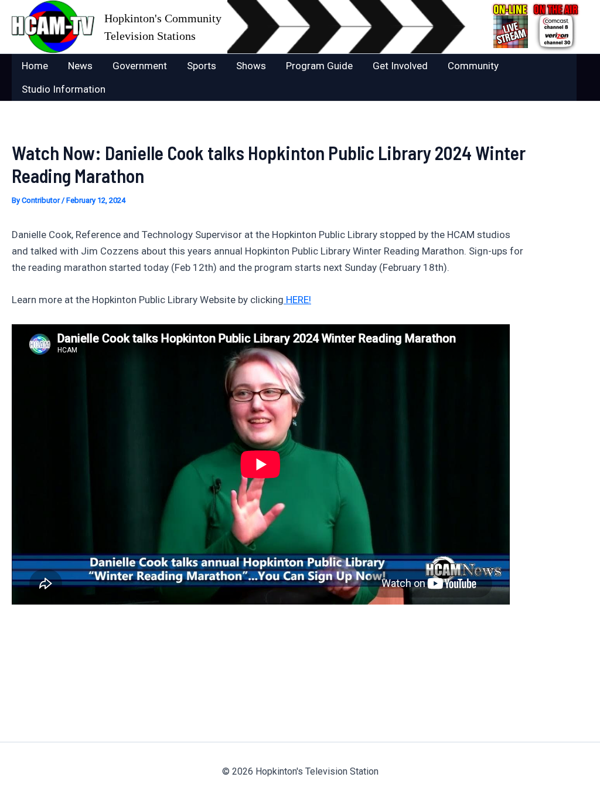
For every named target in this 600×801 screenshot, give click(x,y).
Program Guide (319, 66)
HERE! (297, 300)
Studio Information (63, 89)
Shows (251, 66)
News (80, 66)
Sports (201, 66)
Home (35, 66)
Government (139, 66)
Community (473, 66)
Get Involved (400, 66)
